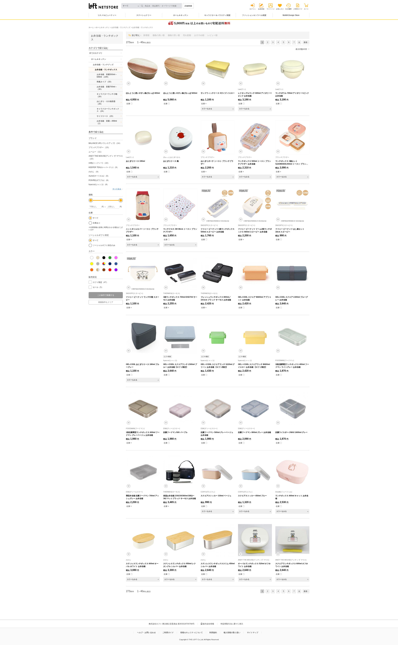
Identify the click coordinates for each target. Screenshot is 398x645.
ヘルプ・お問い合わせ (146, 632)
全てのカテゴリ (95, 53)
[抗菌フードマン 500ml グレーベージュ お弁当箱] (218, 409)
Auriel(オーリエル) (99, 176)
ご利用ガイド (297, 9)
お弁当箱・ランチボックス (106, 70)
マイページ (270, 9)
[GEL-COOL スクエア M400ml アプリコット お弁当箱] (255, 273)
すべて (95, 218)
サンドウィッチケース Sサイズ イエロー (218, 93)
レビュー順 (212, 35)
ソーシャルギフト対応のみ (104, 245)
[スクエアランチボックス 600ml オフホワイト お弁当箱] (292, 540)
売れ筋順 (187, 35)
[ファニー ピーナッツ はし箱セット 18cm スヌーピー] (292, 205)
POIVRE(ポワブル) (99, 180)
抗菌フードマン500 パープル (175, 432)
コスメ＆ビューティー (107, 15)
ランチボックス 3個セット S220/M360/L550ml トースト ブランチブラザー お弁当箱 (291, 164)
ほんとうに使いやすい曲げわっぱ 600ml (180, 93)
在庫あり (96, 223)
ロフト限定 (100, 282)
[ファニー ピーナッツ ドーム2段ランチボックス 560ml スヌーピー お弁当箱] (255, 205)
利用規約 (213, 632)
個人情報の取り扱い (232, 632)
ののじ (94, 172)
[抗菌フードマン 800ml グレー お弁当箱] (255, 409)
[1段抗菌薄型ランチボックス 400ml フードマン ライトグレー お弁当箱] (292, 337)
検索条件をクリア (105, 302)
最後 (305, 42)
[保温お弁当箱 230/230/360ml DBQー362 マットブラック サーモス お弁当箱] (180, 472)
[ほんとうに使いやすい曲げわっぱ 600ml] (180, 69)
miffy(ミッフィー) (99, 163)
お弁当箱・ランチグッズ (103, 65)
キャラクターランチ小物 (107, 95)
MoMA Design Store (291, 15)
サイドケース (105, 116)
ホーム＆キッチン (180, 15)
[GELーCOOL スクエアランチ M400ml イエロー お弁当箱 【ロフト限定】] (255, 337)
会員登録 (261, 9)
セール (98, 287)
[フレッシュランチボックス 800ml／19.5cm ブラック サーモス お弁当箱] (218, 273)
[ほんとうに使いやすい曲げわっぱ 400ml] (143, 69)
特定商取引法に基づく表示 (232, 624)
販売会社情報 (208, 624)
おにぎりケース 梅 (171, 161)
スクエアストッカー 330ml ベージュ (216, 496)
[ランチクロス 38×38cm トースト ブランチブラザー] (180, 205)
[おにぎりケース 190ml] (143, 137)
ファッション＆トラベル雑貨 (254, 15)
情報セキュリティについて (191, 632)
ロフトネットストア (103, 6)
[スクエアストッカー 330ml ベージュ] (218, 472)
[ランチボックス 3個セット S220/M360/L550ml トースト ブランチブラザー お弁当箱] (292, 137)
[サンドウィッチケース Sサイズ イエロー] (218, 69)
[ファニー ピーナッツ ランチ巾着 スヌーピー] (143, 273)
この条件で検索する (105, 295)
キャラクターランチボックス (108, 110)
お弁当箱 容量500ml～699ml (107, 75)
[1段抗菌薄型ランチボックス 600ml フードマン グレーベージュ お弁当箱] (143, 409)
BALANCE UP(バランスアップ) (105, 143)
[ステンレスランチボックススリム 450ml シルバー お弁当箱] (218, 540)
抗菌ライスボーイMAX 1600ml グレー (291, 432)
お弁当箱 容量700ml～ (107, 88)
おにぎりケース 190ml (135, 161)
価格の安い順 (174, 35)
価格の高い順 (159, 35)
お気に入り (280, 9)
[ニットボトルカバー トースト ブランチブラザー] (143, 205)
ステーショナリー (143, 15)
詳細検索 (188, 6)
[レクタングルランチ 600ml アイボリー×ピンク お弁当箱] (255, 69)
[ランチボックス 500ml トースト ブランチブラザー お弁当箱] (255, 137)
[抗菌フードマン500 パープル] (180, 409)
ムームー (95, 152)
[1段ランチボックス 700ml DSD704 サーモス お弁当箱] (180, 273)
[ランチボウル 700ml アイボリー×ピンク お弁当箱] (292, 69)
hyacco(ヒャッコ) (99, 184)
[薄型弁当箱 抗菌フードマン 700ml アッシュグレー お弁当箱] (143, 472)
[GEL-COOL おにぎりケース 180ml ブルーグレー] (143, 337)
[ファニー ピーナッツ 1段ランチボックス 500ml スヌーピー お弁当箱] (218, 205)
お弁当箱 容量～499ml (107, 122)
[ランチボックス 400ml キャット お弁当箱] (292, 472)
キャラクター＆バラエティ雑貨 (217, 15)
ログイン (253, 9)
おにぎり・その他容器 (106, 102)
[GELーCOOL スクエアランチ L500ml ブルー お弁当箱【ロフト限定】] (180, 337)
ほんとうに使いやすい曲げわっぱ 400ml (143, 93)
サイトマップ (252, 632)
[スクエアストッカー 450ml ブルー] (255, 472)
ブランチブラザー (99, 147)
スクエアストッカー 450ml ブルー (252, 496)
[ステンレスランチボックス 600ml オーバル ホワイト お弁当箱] (143, 540)
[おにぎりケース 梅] (180, 137)
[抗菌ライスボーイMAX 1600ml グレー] (292, 409)
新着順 (146, 35)
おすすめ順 (199, 35)
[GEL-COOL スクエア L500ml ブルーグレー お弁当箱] (292, 273)
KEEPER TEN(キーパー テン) (104, 167)
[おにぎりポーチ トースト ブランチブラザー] (218, 137)
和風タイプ (104, 82)
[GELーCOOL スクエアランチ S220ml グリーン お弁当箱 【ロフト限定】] (218, 337)
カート (306, 9)
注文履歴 (288, 9)
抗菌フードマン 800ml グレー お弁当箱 (254, 432)
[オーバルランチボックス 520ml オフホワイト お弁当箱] (255, 540)
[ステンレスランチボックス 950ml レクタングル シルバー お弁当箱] (180, 540)
